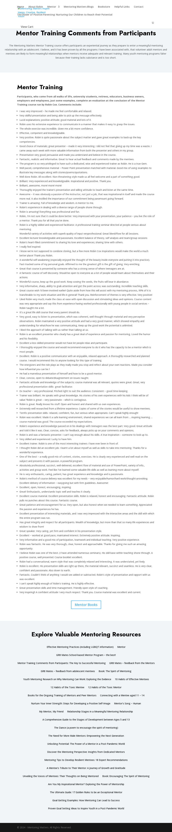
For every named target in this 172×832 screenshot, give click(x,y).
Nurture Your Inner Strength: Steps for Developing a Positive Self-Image (70, 703)
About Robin (35, 7)
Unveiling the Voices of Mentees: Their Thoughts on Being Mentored (61, 776)
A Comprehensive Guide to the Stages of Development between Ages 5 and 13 (86, 719)
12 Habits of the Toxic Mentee (67, 687)
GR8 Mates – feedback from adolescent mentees (68, 671)
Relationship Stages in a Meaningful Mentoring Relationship (100, 711)
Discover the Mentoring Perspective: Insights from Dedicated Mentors (86, 752)
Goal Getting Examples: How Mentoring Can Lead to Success (86, 800)
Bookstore (104, 7)
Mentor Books (86, 604)
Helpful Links (122, 7)
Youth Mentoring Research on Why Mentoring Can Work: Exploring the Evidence (67, 679)
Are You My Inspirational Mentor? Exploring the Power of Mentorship (86, 784)
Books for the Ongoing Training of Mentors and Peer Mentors (62, 695)
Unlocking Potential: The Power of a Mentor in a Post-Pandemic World (86, 744)
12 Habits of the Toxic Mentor (104, 687)
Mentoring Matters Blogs (79, 7)
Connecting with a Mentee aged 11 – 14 (122, 695)
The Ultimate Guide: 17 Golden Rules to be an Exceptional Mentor (86, 792)
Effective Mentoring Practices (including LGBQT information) (80, 647)
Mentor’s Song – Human (127, 703)
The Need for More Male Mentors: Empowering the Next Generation (86, 736)
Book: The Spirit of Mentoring (115, 671)
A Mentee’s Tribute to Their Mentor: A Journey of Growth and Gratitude (86, 768)
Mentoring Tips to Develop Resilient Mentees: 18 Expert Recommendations (86, 760)
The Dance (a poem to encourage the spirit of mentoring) (86, 728)
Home (20, 7)
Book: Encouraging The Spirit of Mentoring (125, 776)
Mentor (51, 7)
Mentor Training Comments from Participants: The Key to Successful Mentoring (61, 663)
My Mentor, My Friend (51, 711)
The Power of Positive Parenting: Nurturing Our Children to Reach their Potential (64, 14)
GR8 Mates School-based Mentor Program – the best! (86, 655)
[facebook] (153, 827)
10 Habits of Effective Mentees (132, 679)
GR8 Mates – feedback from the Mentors (132, 663)
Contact (138, 7)
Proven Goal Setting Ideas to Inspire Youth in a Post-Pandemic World (86, 808)
